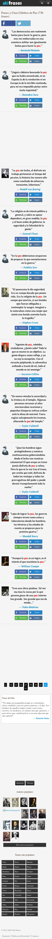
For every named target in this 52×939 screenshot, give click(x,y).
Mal (3, 900)
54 (11, 685)
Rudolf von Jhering (30, 189)
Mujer (17, 885)
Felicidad (30, 900)
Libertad (30, 885)
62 (26, 688)
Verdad (5, 881)
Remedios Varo (30, 94)
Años (4, 904)
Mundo (30, 862)
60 (41, 685)
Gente (17, 876)
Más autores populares (25, 845)
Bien (16, 871)
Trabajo (30, 904)
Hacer (29, 867)
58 (31, 685)
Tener (29, 876)
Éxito (17, 862)
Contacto (35, 936)
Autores (20, 783)
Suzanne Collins (30, 374)
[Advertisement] (26, 139)
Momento (31, 914)
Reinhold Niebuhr (30, 50)
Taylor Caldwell (30, 425)
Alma (17, 904)
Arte (16, 900)
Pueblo (17, 914)
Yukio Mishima (30, 607)
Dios (4, 876)
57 (26, 685)
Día (16, 881)
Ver (3, 895)
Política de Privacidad (20, 936)
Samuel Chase (30, 233)
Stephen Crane (30, 322)
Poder (4, 885)
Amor (17, 867)
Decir (29, 890)
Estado (29, 909)
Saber (29, 895)
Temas (30, 783)
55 (16, 685)
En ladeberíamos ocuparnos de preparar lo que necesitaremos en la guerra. (29, 259)
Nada (4, 867)
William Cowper (30, 566)
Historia (5, 909)
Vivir (4, 890)
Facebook (6, 936)
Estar (29, 881)
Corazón (18, 895)
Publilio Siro (30, 267)
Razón (4, 914)
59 (36, 685)
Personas (18, 890)
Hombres (5, 871)
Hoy (16, 909)
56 (21, 685)
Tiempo (30, 871)
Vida (4, 862)
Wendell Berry (30, 536)
